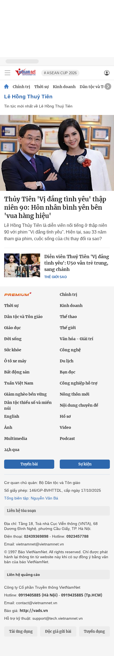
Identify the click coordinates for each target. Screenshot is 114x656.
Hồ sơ (65, 416)
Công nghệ (70, 349)
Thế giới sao (55, 277)
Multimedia (15, 438)
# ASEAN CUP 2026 (60, 73)
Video (65, 427)
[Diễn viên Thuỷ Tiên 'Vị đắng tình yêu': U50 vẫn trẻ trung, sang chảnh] (22, 265)
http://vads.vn (34, 610)
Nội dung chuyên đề (79, 405)
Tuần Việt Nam (18, 383)
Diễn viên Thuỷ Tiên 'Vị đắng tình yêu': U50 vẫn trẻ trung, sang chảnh (76, 263)
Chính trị (21, 87)
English (11, 416)
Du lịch (66, 360)
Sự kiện (85, 464)
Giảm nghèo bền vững (25, 394)
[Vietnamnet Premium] (18, 296)
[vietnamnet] (26, 76)
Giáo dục (12, 327)
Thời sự (41, 87)
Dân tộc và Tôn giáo (23, 316)
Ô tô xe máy (15, 360)
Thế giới (68, 327)
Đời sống (13, 338)
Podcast (67, 438)
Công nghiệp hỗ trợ (78, 383)
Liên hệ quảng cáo (23, 574)
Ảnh (8, 427)
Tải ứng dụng (21, 631)
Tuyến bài (29, 464)
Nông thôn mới (74, 394)
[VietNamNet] (6, 86)
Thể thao (68, 316)
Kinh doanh (64, 87)
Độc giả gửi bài (58, 631)
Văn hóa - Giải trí (76, 338)
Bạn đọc (67, 372)
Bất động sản (17, 372)
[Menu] (7, 73)
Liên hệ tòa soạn (21, 510)
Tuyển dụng (94, 631)
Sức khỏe (12, 349)
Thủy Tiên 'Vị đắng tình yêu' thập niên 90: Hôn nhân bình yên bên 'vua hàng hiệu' (55, 207)
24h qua (11, 449)
